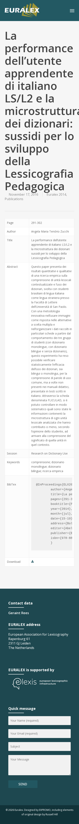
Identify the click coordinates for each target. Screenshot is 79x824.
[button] (72, 10)
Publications (14, 199)
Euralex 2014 (56, 194)
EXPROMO (45, 810)
